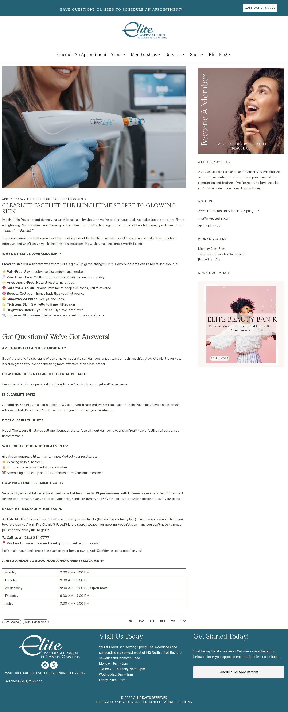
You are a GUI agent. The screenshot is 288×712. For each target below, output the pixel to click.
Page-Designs (180, 702)
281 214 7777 (209, 226)
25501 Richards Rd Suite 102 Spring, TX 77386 (44, 673)
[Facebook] (45, 665)
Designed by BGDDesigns (118, 702)
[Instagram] (54, 665)
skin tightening (35, 622)
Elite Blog (218, 54)
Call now (243, 651)
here (98, 561)
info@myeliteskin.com (214, 218)
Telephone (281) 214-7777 (24, 681)
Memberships (144, 54)
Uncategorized (74, 199)
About (116, 54)
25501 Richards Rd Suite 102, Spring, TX (229, 211)
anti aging (11, 622)
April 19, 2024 (12, 199)
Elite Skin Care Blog (43, 199)
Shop (195, 54)
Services (173, 54)
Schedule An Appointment (81, 54)
